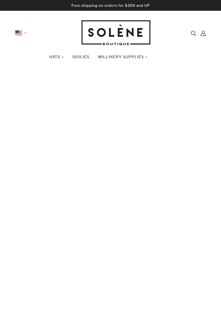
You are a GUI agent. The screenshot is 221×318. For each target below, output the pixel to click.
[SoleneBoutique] (116, 44)
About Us (104, 252)
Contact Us (106, 246)
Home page (95, 139)
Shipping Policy (110, 265)
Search (102, 240)
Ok (196, 266)
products (160, 139)
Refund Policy (109, 259)
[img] (193, 32)
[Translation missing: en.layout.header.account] (203, 32)
